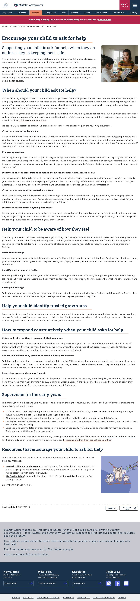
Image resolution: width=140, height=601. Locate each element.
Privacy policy (83, 597)
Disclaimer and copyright (48, 597)
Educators (22, 12)
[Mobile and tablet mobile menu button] (135, 5)
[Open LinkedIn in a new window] (126, 582)
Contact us (28, 597)
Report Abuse (125, 5)
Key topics (7, 12)
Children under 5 (48, 457)
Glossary (122, 597)
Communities (118, 12)
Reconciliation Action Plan (32, 554)
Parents (35, 12)
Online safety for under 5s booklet (118, 436)
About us (16, 597)
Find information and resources (23, 549)
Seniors (87, 12)
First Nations (101, 12)
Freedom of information (104, 597)
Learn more (104, 19)
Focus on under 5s (17, 26)
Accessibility (68, 597)
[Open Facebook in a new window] (117, 582)
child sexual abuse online (32, 120)
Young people (50, 12)
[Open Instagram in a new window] (108, 582)
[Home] (22, 5)
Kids (64, 12)
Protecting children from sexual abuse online (87, 440)
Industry (133, 12)
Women (74, 12)
